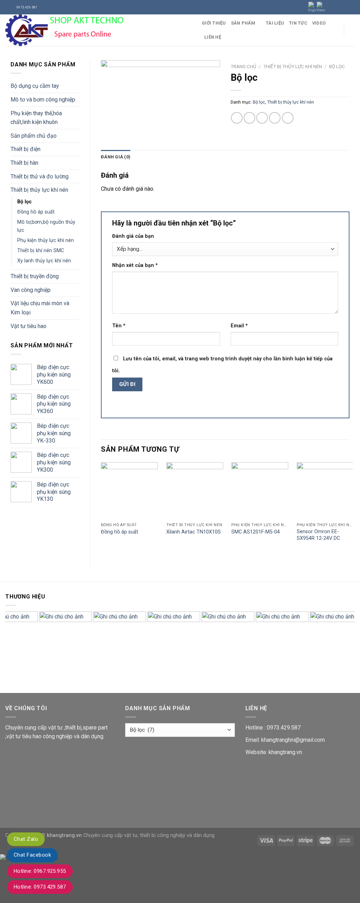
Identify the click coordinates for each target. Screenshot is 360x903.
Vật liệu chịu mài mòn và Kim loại (40, 308)
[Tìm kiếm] (352, 30)
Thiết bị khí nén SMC (40, 251)
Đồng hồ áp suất (35, 212)
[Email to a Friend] (262, 118)
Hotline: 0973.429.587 (40, 887)
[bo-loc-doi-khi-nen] (160, 99)
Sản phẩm (243, 23)
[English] (312, 7)
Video (319, 23)
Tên (119, 326)
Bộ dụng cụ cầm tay (35, 86)
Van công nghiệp (31, 290)
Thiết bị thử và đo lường (40, 176)
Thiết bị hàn (24, 162)
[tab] (115, 157)
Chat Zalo (26, 839)
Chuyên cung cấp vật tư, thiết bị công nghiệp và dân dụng (148, 835)
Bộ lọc (24, 202)
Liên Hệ (212, 37)
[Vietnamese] (321, 7)
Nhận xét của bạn (135, 265)
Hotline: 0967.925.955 (40, 871)
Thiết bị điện (25, 149)
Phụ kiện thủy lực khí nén (45, 240)
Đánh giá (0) (115, 156)
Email (239, 326)
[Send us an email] (351, 7)
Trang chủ (243, 66)
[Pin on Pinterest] (275, 118)
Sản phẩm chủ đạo (34, 135)
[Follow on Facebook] (331, 7)
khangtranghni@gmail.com (293, 740)
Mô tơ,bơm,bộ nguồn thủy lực (46, 226)
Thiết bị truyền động (35, 276)
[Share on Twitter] (249, 118)
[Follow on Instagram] (338, 7)
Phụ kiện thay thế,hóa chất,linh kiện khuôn (36, 118)
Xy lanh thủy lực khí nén (44, 261)
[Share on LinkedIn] (288, 118)
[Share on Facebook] (237, 118)
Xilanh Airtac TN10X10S (193, 532)
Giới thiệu (214, 23)
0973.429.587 (284, 727)
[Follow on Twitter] (344, 7)
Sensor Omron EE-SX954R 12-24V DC (318, 535)
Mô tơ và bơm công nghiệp (43, 99)
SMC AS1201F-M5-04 (255, 532)
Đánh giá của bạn (133, 236)
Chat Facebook (32, 855)
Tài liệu (275, 23)
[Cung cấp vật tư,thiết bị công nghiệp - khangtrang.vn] (98, 30)
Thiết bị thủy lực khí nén (39, 190)
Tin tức (298, 23)
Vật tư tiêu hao (28, 326)
